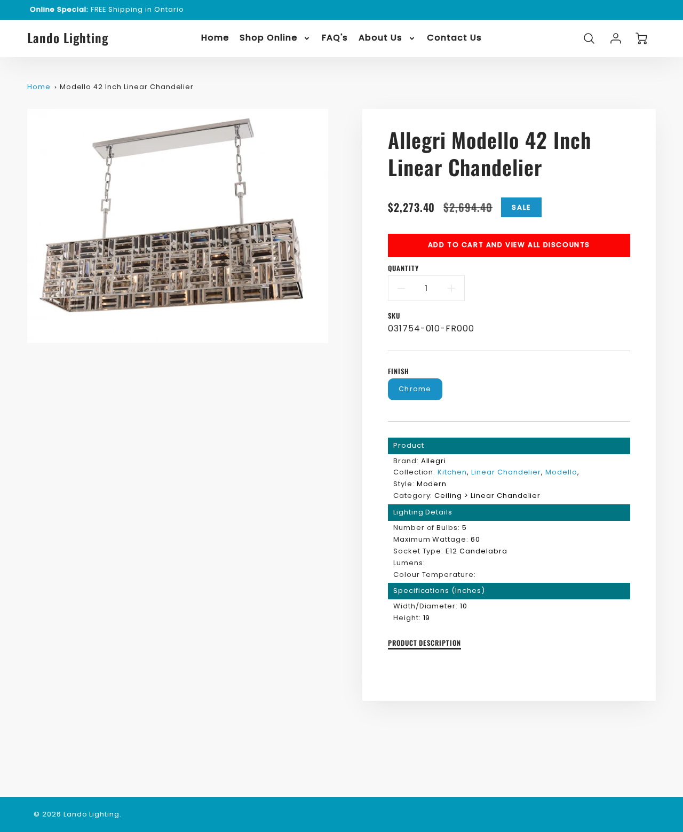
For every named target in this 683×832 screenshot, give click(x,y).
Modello (561, 472)
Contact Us (454, 38)
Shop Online (268, 38)
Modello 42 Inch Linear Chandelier (127, 86)
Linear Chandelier (506, 472)
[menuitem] (215, 38)
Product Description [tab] (424, 643)
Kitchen (452, 472)
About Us (380, 38)
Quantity (403, 268)
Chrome (415, 388)
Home (215, 38)
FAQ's (335, 38)
